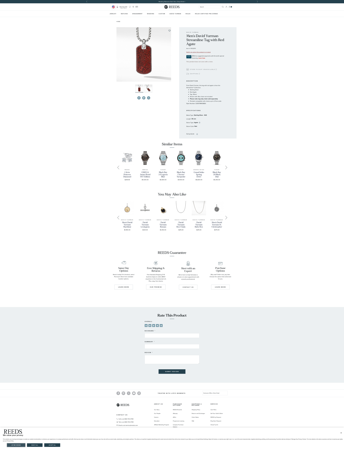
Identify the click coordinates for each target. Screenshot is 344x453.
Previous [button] (87, 2)
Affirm (174, 417)
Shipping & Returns (197, 404)
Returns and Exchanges (198, 413)
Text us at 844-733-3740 (126, 422)
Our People (157, 413)
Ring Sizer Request (216, 421)
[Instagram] (139, 393)
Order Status (195, 417)
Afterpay (175, 413)
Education (157, 421)
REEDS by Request (216, 417)
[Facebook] (118, 393)
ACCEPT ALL (52, 445)
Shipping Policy (196, 410)
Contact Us (121, 415)
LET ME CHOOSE (16, 445)
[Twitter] (128, 393)
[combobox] (210, 7)
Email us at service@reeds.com (128, 425)
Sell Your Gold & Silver (217, 413)
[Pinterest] (123, 393)
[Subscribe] (225, 393)
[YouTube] (134, 393)
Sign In (226, 7)
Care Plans (213, 410)
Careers (156, 417)
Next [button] (257, 2)
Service (214, 404)
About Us (158, 404)
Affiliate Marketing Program (161, 425)
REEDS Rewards (177, 410)
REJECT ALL (34, 445)
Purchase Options (177, 404)
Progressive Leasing (178, 421)
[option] (172, 1)
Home (118, 21)
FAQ (193, 421)
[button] (148, 89)
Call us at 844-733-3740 (126, 419)
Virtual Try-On (214, 425)
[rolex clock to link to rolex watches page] (229, 14)
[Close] (341, 433)
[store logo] (172, 7)
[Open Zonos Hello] (113, 7)
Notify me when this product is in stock (198, 52)
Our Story (156, 410)
